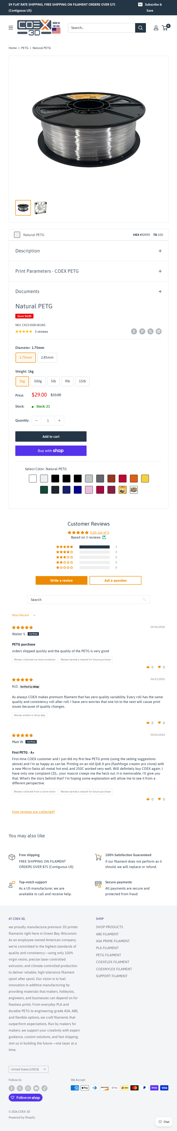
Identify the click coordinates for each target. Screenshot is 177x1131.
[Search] (140, 28)
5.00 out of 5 (99, 532)
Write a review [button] (61, 580)
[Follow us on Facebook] (12, 1088)
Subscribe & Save (153, 7)
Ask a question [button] (115, 580)
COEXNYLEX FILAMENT (114, 969)
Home (13, 48)
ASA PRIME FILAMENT (113, 941)
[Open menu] (11, 27)
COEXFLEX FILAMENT (112, 962)
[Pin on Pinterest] (142, 331)
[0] (165, 27)
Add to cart (51, 436)
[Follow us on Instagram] (28, 1088)
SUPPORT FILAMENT (112, 976)
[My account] (156, 27)
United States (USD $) (25, 1069)
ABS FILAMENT (107, 934)
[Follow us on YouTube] (36, 1088)
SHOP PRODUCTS (109, 927)
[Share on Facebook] (134, 331)
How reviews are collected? (33, 812)
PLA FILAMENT (107, 948)
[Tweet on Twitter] (150, 331)
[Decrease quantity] (36, 420)
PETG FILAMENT (108, 955)
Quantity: (22, 420)
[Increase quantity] (59, 420)
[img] (22, 627)
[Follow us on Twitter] (20, 1088)
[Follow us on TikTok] (44, 1088)
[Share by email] (159, 331)
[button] (65, 546)
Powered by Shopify (22, 1117)
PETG (24, 48)
